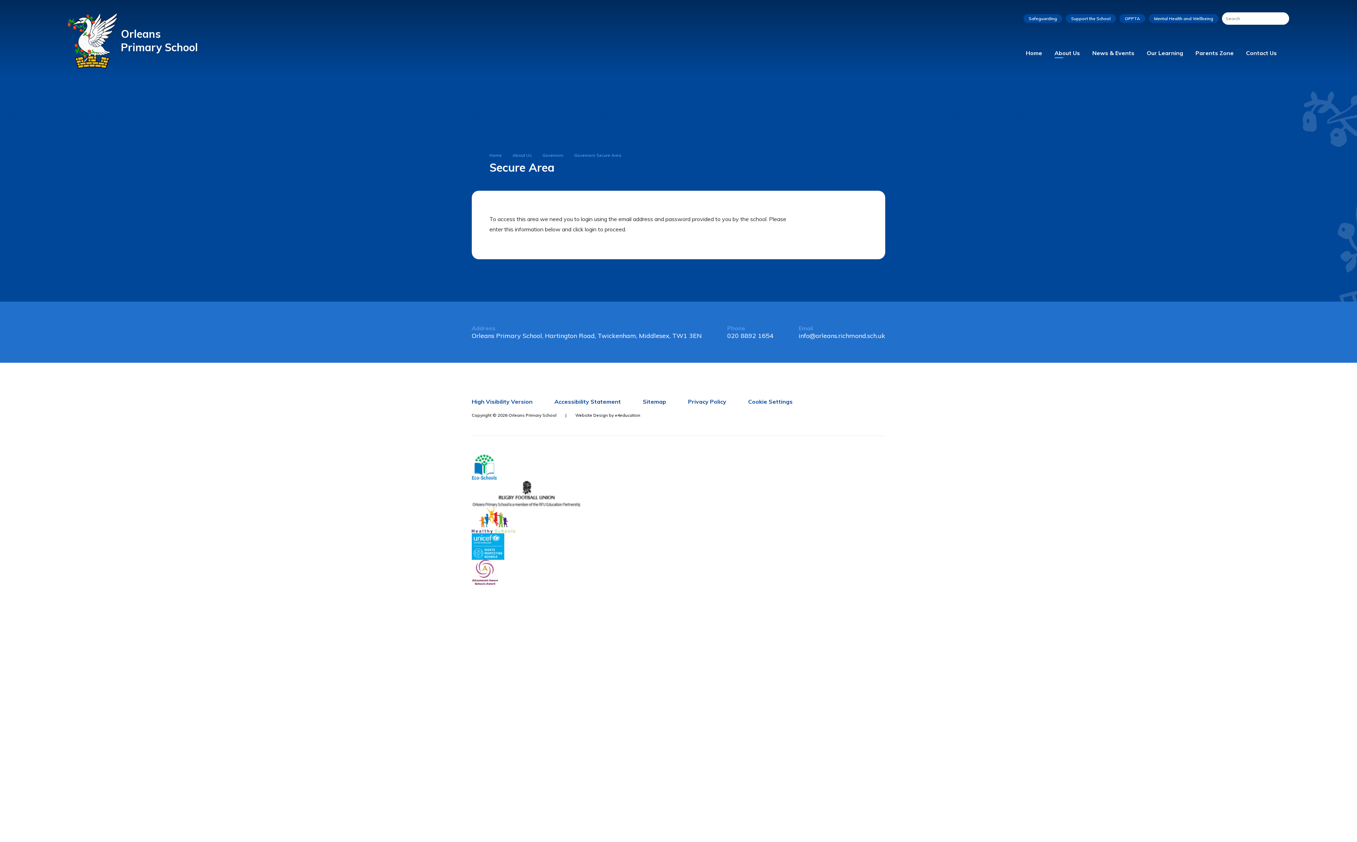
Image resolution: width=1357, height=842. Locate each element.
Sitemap (654, 401)
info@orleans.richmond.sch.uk (842, 336)
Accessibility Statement (587, 401)
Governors (553, 155)
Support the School (1091, 18)
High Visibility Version (502, 401)
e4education (627, 415)
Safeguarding (1043, 18)
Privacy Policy (707, 401)
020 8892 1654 (750, 336)
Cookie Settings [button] (770, 401)
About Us (522, 155)
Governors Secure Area (597, 155)
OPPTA (1132, 18)
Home (495, 155)
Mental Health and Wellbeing (1183, 18)
